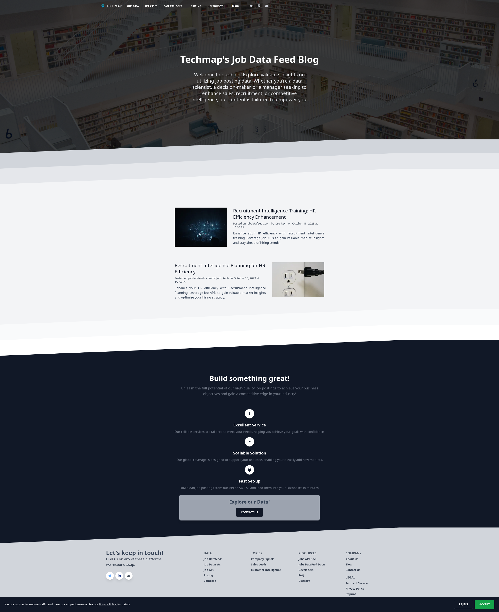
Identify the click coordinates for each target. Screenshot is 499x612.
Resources (217, 6)
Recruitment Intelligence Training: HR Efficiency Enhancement (274, 213)
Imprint (351, 594)
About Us (352, 559)
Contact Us (249, 512)
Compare (210, 581)
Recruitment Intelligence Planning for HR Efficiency (220, 268)
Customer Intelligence (266, 570)
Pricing (196, 6)
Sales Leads (258, 564)
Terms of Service (357, 583)
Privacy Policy (355, 588)
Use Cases (151, 6)
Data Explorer (173, 6)
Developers (305, 570)
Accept (484, 604)
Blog (235, 6)
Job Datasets (212, 564)
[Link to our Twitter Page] (251, 6)
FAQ (301, 575)
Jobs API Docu (307, 559)
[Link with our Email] (267, 6)
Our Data (133, 6)
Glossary (304, 581)
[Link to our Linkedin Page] (259, 6)
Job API (209, 570)
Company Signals (262, 559)
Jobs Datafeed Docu (311, 564)
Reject (463, 604)
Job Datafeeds (213, 559)
